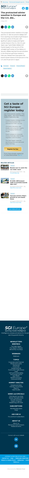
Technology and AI (16, 374)
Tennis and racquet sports (16, 2)
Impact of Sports (16, 401)
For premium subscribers (16, 416)
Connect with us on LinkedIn (16, 439)
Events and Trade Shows (16, 370)
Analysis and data (16, 385)
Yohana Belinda (14, 173)
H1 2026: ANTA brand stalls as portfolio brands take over (18, 182)
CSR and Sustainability (16, 373)
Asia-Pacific (16, 376)
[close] (17, 25)
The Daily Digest (16, 346)
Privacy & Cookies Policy (8, 460)
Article (12, 166)
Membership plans (16, 408)
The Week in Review (16, 348)
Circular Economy (16, 399)
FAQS (11, 458)
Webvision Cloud (20, 469)
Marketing (16, 365)
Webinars (16, 356)
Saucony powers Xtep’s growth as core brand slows (18, 197)
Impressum (20, 460)
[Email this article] (12, 27)
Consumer (6, 66)
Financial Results (21, 66)
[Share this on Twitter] (2, 27)
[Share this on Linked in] (5, 27)
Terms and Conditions (21, 458)
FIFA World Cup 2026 (16, 396)
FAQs (16, 410)
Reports (16, 388)
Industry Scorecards (16, 386)
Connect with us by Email (16, 446)
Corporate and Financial (16, 362)
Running (5, 2)
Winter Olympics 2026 (16, 398)
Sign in (9, 23)
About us (16, 423)
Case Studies (16, 390)
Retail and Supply (16, 363)
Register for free (12, 149)
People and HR (16, 368)
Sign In (20, 155)
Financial (12, 66)
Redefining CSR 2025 (16, 402)
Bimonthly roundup (16, 349)
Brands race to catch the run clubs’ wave (18, 168)
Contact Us (5, 458)
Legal (16, 371)
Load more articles (14, 209)
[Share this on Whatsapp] (9, 27)
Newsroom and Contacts (16, 425)
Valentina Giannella (15, 188)
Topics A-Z (16, 462)
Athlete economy (16, 377)
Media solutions (16, 426)
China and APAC (16, 379)
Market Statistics (7, 68)
